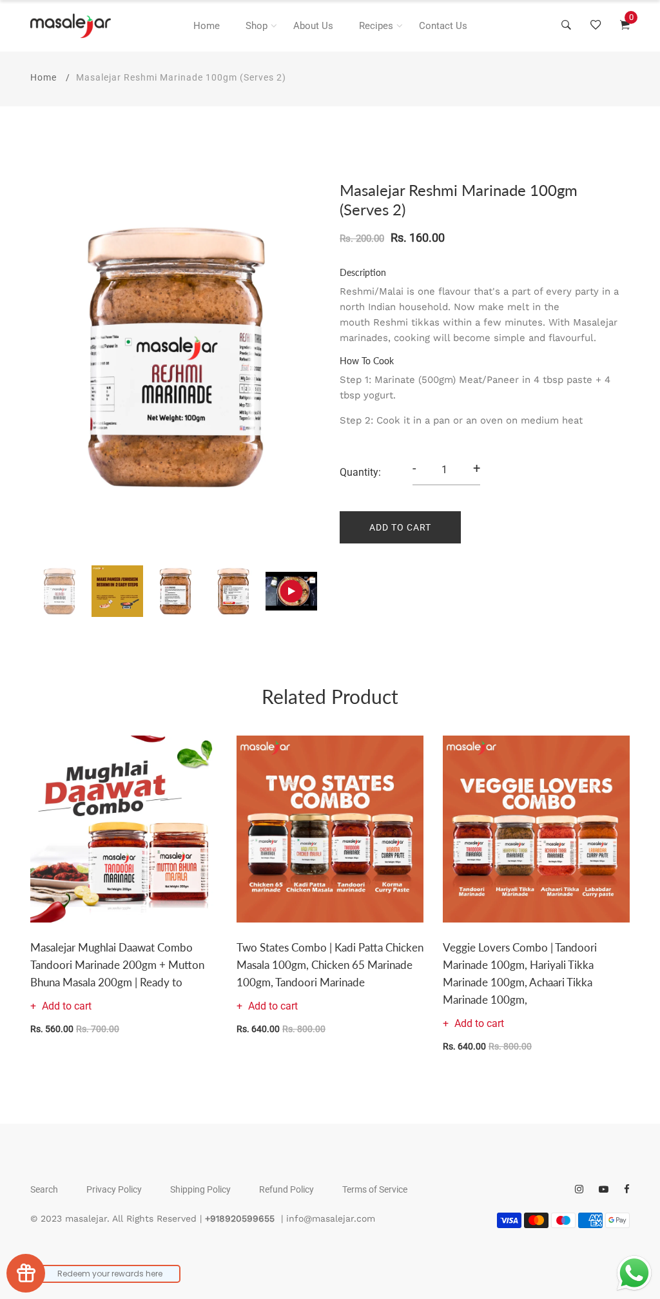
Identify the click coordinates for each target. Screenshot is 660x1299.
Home (206, 26)
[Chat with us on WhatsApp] (634, 1273)
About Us (313, 26)
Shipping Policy (200, 1189)
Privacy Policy (114, 1189)
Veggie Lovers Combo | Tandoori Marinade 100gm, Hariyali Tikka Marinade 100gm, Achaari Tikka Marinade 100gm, (520, 974)
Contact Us (443, 26)
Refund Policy (286, 1189)
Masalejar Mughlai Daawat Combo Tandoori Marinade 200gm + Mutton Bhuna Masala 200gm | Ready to (117, 965)
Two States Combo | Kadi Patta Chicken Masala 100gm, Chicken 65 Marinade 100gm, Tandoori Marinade (330, 965)
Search (44, 1189)
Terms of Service (374, 1189)
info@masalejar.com (330, 1218)
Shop (256, 26)
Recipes (376, 26)
